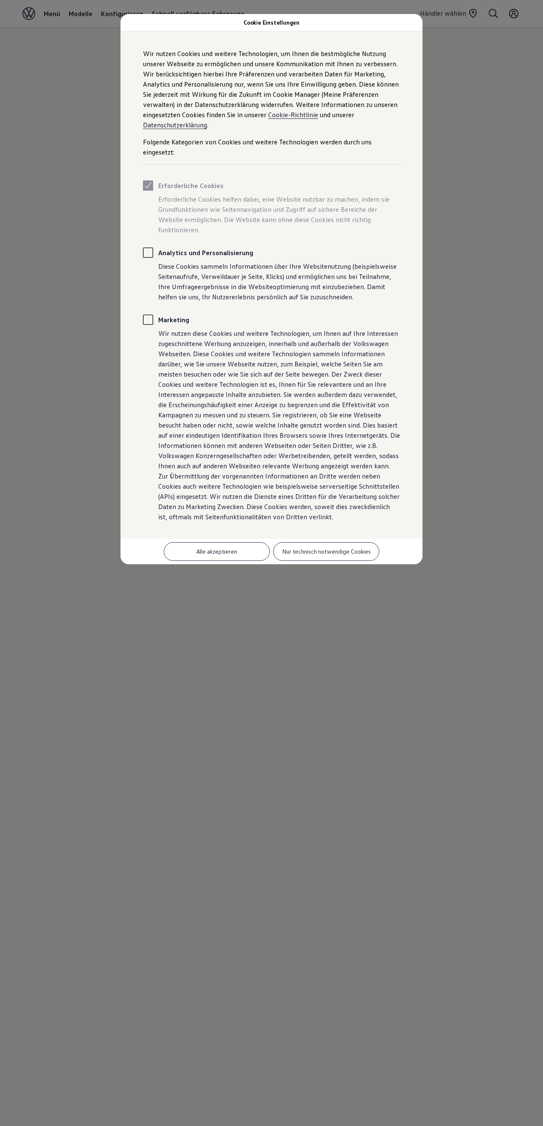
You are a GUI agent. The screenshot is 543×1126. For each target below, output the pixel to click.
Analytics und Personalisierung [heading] (205, 252)
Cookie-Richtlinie (293, 114)
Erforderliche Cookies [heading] (191, 185)
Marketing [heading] (173, 319)
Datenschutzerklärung (175, 125)
